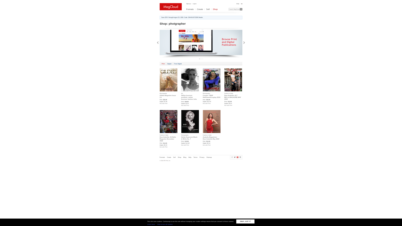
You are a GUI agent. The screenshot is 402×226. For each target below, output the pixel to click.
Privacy (202, 157)
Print (163, 64)
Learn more (151, 224)
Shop (215, 9)
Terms (195, 157)
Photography (163, 93)
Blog (184, 157)
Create (200, 9)
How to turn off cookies (165, 224)
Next (244, 42)
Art (182, 93)
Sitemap (209, 157)
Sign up (188, 3)
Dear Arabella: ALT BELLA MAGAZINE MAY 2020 (232, 97)
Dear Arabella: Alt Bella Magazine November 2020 (168, 139)
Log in (194, 3)
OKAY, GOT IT (245, 221)
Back (158, 42)
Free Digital (178, 64)
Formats (190, 9)
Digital (169, 64)
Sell (208, 9)
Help (237, 3)
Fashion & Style (228, 93)
